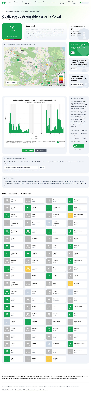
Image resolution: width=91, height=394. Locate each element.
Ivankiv (12, 313)
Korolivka (76, 245)
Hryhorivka (34, 268)
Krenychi (34, 275)
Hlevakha (13, 336)
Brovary (13, 299)
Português (84, 2)
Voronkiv (55, 350)
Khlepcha (76, 328)
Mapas (16, 2)
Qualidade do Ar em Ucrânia (12, 11)
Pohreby (34, 343)
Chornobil (55, 358)
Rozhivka (76, 336)
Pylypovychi (56, 343)
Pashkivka (55, 200)
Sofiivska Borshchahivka (14, 283)
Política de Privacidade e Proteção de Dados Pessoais (35, 389)
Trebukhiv (34, 336)
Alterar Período (40, 150)
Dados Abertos (62, 2)
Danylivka (55, 260)
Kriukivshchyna (14, 231)
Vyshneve (76, 275)
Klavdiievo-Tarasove (79, 343)
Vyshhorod (34, 313)
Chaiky (12, 358)
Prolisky (34, 291)
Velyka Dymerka (78, 306)
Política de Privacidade (36, 171)
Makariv (13, 214)
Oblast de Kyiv (24, 11)
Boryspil (76, 313)
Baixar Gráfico (29, 150)
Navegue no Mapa (11, 82)
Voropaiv (13, 328)
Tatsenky (34, 283)
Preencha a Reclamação (77, 84)
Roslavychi (34, 328)
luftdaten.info (79, 183)
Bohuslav (55, 313)
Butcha (34, 358)
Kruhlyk (55, 253)
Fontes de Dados (48, 85)
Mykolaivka (13, 260)
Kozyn (33, 200)
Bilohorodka (35, 238)
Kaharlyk (34, 306)
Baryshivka (55, 299)
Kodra (75, 207)
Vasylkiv (13, 321)
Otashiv (76, 238)
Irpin (54, 306)
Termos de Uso (78, 149)
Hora (12, 350)
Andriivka (13, 268)
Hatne (54, 231)
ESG (69, 2)
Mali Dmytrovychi (78, 214)
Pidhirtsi (55, 275)
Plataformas (38, 2)
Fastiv (54, 283)
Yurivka (76, 253)
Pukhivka (13, 343)
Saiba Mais (73, 68)
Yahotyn (76, 268)
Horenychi (34, 231)
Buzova (12, 238)
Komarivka (34, 253)
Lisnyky (76, 222)
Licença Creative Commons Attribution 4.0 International (43, 386)
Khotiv (33, 214)
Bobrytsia (55, 328)
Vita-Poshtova (78, 231)
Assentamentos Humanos (26, 2)
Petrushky (13, 200)
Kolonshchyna (56, 207)
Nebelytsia (77, 200)
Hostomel (76, 283)
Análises (53, 2)
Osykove (55, 245)
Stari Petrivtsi (56, 321)
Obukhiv (34, 299)
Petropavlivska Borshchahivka (14, 222)
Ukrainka (34, 245)
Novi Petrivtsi (77, 321)
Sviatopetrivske (36, 222)
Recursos (45, 2)
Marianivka (55, 238)
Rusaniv (55, 336)
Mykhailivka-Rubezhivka (56, 222)
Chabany (55, 291)
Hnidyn (33, 350)
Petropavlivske (78, 350)
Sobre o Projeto (74, 2)
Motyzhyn (13, 207)
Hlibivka (76, 291)
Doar (72, 52)
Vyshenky (34, 321)
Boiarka (12, 306)
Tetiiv (12, 275)
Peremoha (55, 268)
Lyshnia (34, 207)
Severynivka (14, 253)
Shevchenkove (78, 260)
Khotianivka (35, 260)
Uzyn (75, 299)
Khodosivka (56, 214)
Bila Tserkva (14, 291)
